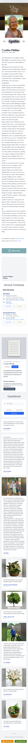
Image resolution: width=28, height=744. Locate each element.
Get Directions (8, 306)
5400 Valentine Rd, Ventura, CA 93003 (15, 319)
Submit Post (14, 413)
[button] (14, 486)
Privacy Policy (10, 737)
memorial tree (19, 238)
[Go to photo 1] (13, 494)
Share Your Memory (9, 389)
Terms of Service (18, 737)
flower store (18, 241)
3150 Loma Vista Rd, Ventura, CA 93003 (15, 300)
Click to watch (9, 303)
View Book (7, 366)
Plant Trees (19, 306)
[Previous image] (3, 486)
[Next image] (25, 486)
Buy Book (15, 366)
